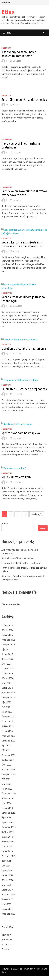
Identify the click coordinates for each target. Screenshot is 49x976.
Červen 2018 (7, 875)
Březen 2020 (7, 798)
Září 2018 (5, 865)
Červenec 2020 (8, 793)
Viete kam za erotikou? (16, 477)
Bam (3, 972)
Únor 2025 (6, 663)
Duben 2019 (7, 836)
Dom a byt (6, 934)
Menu (8, 32)
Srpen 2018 (6, 870)
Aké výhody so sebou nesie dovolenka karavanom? (18, 54)
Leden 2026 (7, 634)
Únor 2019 (6, 846)
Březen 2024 (7, 678)
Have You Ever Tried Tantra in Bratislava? (21, 562)
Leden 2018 (7, 889)
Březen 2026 (7, 630)
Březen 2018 (7, 880)
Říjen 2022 (6, 745)
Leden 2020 (7, 807)
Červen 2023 (7, 721)
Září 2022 (5, 750)
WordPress (38, 968)
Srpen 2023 (6, 711)
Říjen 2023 (6, 702)
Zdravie (5, 949)
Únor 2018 (6, 884)
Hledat (4, 523)
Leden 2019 (7, 851)
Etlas (7, 11)
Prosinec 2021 (8, 769)
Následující (36, 514)
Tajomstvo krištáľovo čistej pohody (24, 389)
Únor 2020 (6, 803)
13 (25, 514)
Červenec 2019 (8, 827)
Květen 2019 (7, 831)
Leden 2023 (7, 731)
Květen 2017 (7, 899)
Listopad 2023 (8, 697)
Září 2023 (5, 706)
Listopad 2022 (8, 740)
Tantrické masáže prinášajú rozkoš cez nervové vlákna (24, 193)
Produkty (6, 48)
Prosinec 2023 (8, 692)
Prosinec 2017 (8, 894)
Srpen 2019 (6, 822)
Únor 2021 (6, 783)
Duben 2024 (7, 673)
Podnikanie (6, 139)
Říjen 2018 (6, 860)
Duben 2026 (7, 625)
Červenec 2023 (8, 716)
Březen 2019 (7, 841)
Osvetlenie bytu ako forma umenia (23, 348)
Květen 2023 (7, 726)
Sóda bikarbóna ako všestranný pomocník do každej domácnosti (22, 244)
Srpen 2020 (6, 788)
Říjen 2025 (6, 649)
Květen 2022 (7, 759)
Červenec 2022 (8, 755)
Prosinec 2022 (8, 735)
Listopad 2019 (8, 812)
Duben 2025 (7, 654)
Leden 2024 (7, 687)
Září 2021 (5, 779)
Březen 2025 (7, 658)
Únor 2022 (6, 764)
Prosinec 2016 (8, 913)
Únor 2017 (6, 904)
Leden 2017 (7, 908)
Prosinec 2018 (8, 856)
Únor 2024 (6, 682)
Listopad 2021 (8, 774)
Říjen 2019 (6, 817)
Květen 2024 (7, 668)
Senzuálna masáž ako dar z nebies (24, 100)
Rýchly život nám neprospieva (20, 433)
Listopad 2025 (8, 644)
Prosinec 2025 (8, 639)
